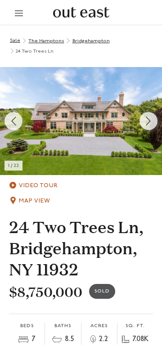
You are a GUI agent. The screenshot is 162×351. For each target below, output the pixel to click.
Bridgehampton (91, 41)
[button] (81, 121)
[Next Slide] (149, 121)
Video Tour (38, 186)
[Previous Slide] (13, 121)
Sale (15, 40)
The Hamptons (46, 41)
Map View (34, 201)
